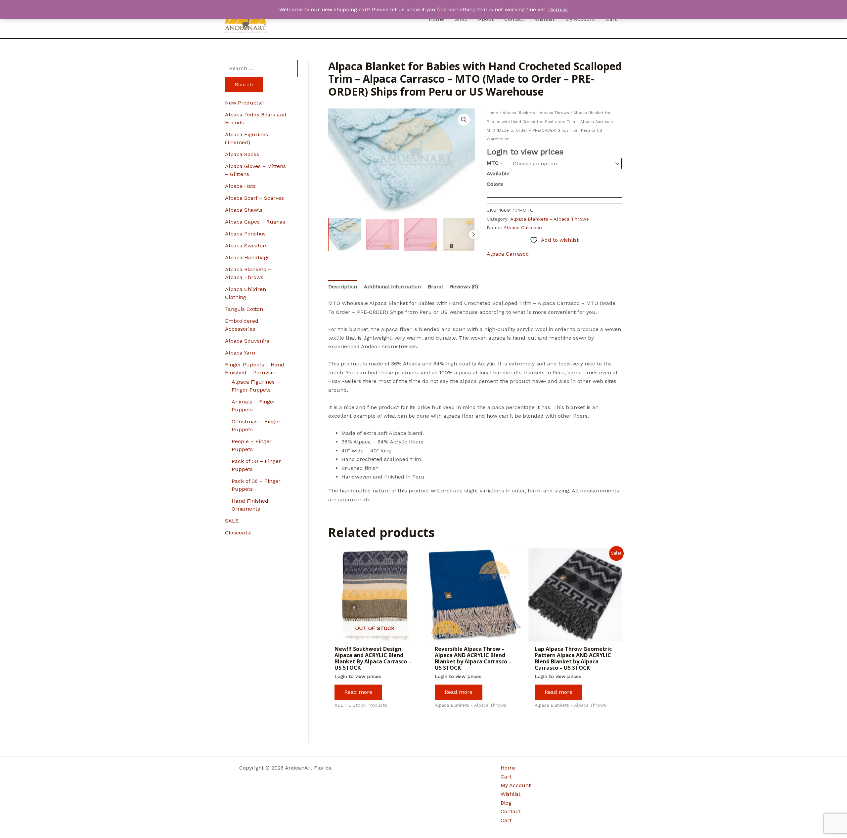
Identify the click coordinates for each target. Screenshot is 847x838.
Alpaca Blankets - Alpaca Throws (536, 112)
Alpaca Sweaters (246, 245)
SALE (232, 521)
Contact (510, 811)
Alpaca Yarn (240, 353)
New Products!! (244, 103)
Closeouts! (238, 532)
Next (473, 234)
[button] (464, 120)
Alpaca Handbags (247, 257)
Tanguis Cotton (244, 309)
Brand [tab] (435, 286)
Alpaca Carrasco (523, 227)
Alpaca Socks (242, 154)
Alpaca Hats (240, 186)
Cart (506, 777)
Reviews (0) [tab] (464, 286)
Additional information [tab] (392, 286)
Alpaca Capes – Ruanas (255, 222)
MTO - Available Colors (498, 173)
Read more (358, 692)
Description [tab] (342, 286)
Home (492, 112)
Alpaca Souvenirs (247, 341)
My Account (516, 785)
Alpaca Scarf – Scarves (254, 198)
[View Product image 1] (344, 234)
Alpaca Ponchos (245, 233)
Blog (506, 803)
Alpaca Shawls (243, 210)
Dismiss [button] (558, 9)
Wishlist (510, 794)
